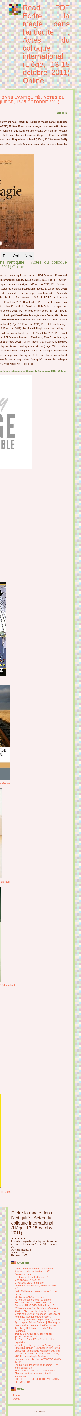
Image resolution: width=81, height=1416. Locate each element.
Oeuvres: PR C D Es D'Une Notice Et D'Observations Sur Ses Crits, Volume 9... (37, 1307)
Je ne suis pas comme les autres (33, 1299)
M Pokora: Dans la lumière (29, 1282)
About (16, 1398)
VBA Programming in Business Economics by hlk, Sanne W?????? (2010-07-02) (38, 1359)
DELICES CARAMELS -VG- (30, 1297)
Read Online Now (17, 256)
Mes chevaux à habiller (27, 1280)
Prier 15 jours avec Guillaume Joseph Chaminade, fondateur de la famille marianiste (35, 1373)
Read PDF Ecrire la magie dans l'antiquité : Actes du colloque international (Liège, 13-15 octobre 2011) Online (46, 44)
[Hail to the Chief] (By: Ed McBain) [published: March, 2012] (33, 1335)
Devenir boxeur (23, 1274)
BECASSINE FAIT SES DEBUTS (33, 1302)
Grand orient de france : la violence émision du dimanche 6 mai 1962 (34, 1270)
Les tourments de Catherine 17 (31, 1277)
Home (16, 1395)
